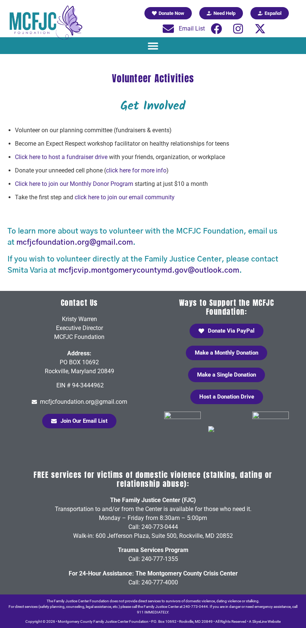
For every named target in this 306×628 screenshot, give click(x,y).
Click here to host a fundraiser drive (61, 157)
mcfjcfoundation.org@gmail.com (74, 242)
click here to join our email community (125, 197)
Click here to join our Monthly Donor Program (74, 183)
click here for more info (136, 170)
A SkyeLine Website (265, 621)
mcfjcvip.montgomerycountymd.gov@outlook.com (148, 270)
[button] (153, 45)
